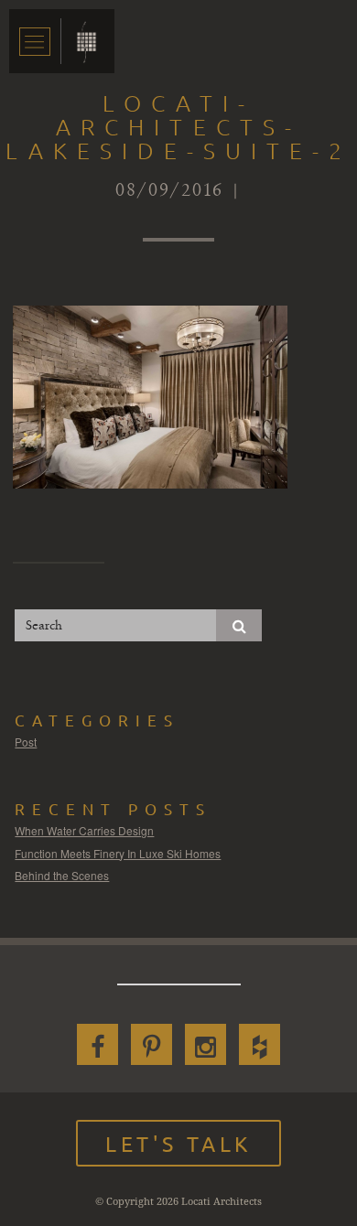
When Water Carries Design (84, 830)
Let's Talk (178, 1143)
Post (26, 741)
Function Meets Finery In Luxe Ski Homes (118, 853)
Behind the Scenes (62, 875)
